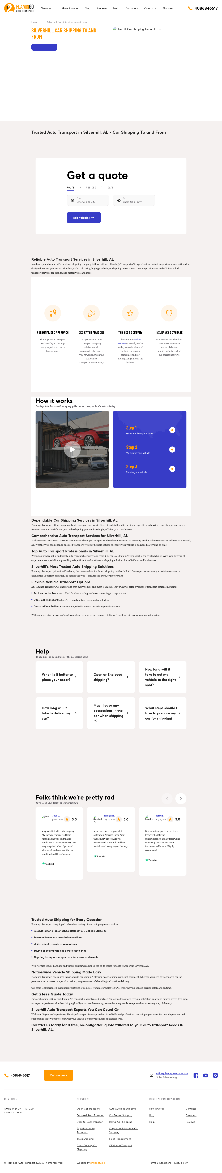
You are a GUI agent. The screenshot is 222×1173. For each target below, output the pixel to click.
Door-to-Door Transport (90, 1121)
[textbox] (88, 200)
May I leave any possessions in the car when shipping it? (108, 713)
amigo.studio (97, 1162)
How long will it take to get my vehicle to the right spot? (160, 677)
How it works (70, 8)
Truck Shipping (85, 1138)
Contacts (150, 8)
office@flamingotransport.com (172, 1073)
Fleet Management (120, 1138)
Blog (88, 8)
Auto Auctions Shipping (122, 1108)
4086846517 (20, 1075)
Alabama (168, 8)
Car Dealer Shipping (120, 1115)
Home (34, 22)
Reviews (102, 8)
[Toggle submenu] (54, 8)
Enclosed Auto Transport (90, 1115)
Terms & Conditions (160, 1162)
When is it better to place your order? (57, 677)
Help (116, 8)
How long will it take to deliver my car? (56, 713)
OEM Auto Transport (120, 1145)
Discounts (132, 8)
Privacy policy (180, 1162)
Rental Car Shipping (120, 1121)
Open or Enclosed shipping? (107, 677)
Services (46, 8)
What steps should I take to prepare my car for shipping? (161, 713)
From (79, 198)
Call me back (58, 1075)
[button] (180, 798)
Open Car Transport (88, 1108)
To (124, 198)
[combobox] (88, 200)
